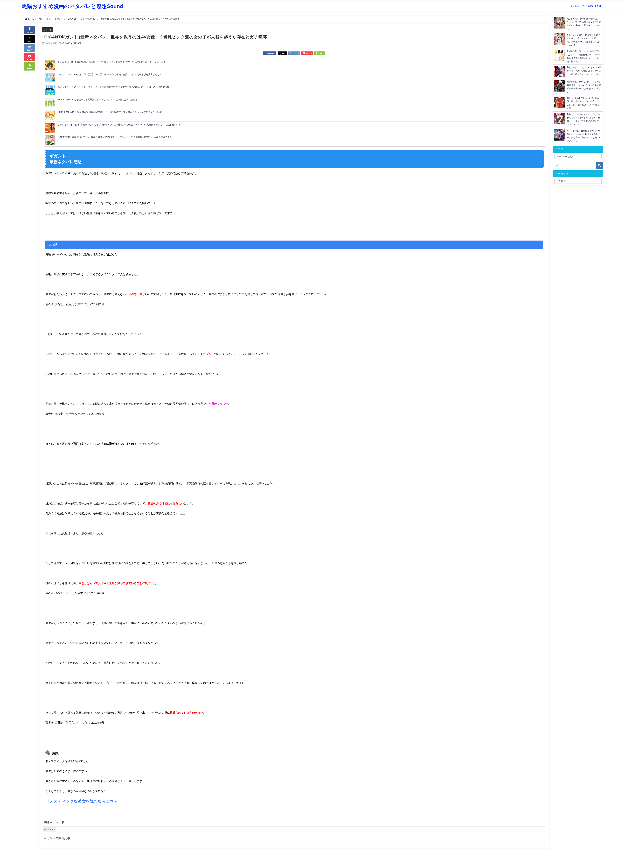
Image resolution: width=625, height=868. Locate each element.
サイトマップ (577, 6)
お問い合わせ (594, 6)
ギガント (47, 29)
